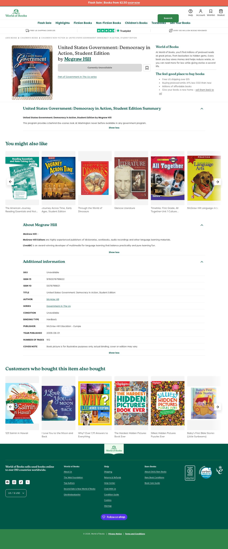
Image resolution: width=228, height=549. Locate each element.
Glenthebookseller (72, 494)
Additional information (44, 262)
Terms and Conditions (135, 534)
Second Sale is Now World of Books (79, 489)
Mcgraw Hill (77, 59)
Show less (114, 127)
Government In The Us (59, 306)
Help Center (109, 483)
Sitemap (108, 506)
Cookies (107, 500)
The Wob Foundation (73, 477)
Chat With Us (110, 489)
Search (168, 18)
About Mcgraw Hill (40, 225)
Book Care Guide (152, 483)
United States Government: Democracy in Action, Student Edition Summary (92, 109)
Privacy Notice (115, 534)
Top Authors (69, 483)
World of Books (98, 534)
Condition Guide (111, 494)
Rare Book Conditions (154, 477)
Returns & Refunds (112, 477)
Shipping (108, 472)
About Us (68, 472)
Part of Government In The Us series (77, 76)
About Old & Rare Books (155, 472)
